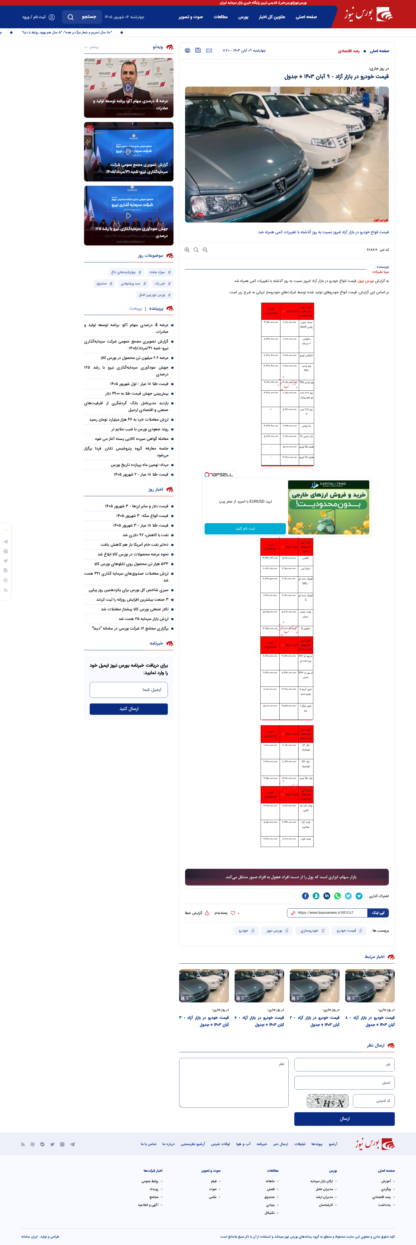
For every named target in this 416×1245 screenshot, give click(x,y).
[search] (71, 17)
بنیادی (270, 1205)
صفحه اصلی (306, 17)
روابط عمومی (149, 1181)
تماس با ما (148, 1144)
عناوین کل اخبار (272, 17)
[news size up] (187, 249)
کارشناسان (326, 1205)
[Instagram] (62, 1144)
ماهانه (270, 1181)
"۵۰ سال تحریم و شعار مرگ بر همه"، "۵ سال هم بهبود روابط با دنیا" (80, 32)
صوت (212, 1189)
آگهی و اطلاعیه (148, 1205)
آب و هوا (243, 1144)
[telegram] (359, 896)
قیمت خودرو (347, 931)
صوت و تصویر (191, 17)
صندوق (269, 1197)
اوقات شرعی (220, 1144)
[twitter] (348, 896)
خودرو (244, 931)
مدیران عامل (324, 1189)
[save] (198, 50)
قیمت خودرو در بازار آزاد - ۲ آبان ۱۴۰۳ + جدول (315, 1021)
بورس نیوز (366, 281)
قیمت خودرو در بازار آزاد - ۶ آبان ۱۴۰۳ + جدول (259, 1021)
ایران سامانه (29, 1237)
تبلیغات (299, 1144)
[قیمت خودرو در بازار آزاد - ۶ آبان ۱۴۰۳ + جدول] (259, 985)
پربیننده (156, 309)
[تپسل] (207, 475)
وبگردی (386, 1189)
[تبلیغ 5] (287, 877)
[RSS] (23, 1144)
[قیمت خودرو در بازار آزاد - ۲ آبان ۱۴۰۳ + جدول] (315, 985)
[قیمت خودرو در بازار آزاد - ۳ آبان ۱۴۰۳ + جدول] (204, 985)
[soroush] (316, 896)
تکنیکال (270, 1213)
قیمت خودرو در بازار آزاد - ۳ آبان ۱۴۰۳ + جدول (204, 1021)
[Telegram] (72, 1144)
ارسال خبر (280, 1144)
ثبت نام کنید (245, 528)
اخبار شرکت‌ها (153, 1171)
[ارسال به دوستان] (209, 50)
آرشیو (333, 1144)
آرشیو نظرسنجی (193, 1144)
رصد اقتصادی (349, 51)
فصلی (271, 1189)
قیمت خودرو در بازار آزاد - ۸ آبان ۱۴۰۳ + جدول (370, 1021)
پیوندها (317, 1144)
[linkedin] (327, 896)
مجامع (153, 1197)
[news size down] (204, 249)
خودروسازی (310, 931)
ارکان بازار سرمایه (321, 1181)
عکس (212, 1197)
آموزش (386, 1181)
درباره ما (168, 1144)
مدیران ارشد (324, 1197)
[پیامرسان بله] (42, 1144)
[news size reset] (195, 249)
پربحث (135, 309)
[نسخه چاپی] (187, 50)
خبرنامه (262, 1144)
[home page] (368, 14)
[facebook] (305, 896)
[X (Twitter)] (52, 1144)
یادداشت (384, 1205)
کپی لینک (378, 913)
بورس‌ (243, 17)
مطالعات (221, 17)
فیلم (213, 1181)
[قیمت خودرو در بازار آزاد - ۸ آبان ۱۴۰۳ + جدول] (370, 985)
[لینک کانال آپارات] (32, 1144)
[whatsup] (337, 896)
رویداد (154, 1189)
